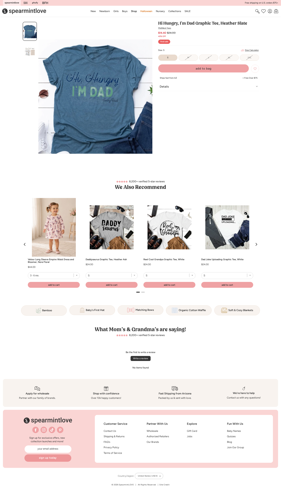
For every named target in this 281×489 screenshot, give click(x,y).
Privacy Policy (111, 447)
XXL (253, 58)
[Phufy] (35, 3)
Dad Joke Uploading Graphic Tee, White (222, 259)
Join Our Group (235, 447)
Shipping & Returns (114, 436)
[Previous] (25, 244)
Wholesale (152, 430)
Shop (134, 11)
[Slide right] (149, 97)
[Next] (256, 244)
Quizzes (231, 436)
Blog (229, 441)
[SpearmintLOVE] (12, 3)
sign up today (48, 457)
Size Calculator (252, 50)
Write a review (140, 358)
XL (233, 58)
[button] (134, 11)
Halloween (146, 11)
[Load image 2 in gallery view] (30, 51)
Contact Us (110, 430)
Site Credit (164, 485)
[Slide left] (41, 97)
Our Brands (153, 441)
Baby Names (234, 430)
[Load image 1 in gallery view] (30, 31)
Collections (174, 11)
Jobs (189, 436)
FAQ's (107, 441)
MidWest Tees (164, 28)
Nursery (160, 11)
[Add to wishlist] (255, 69)
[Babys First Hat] (45, 3)
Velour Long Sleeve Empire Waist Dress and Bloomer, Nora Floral (51, 260)
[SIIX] (26, 3)
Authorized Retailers (158, 436)
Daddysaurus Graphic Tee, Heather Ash (106, 259)
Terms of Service (113, 452)
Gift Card (192, 430)
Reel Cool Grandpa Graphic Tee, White (163, 259)
